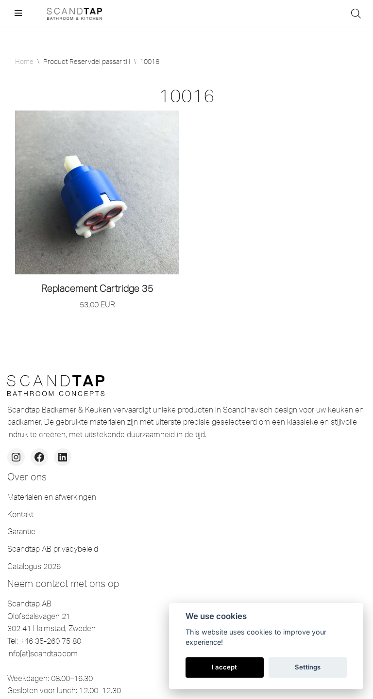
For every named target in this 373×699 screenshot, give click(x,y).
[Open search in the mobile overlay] (356, 13)
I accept (224, 667)
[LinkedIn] (62, 457)
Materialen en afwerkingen (51, 497)
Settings (308, 667)
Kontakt (20, 514)
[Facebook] (39, 457)
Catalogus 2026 (34, 566)
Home (24, 61)
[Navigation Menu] (18, 13)
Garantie (21, 531)
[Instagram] (16, 457)
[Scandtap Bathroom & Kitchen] (73, 13)
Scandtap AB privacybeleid (52, 549)
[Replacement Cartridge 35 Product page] (97, 192)
